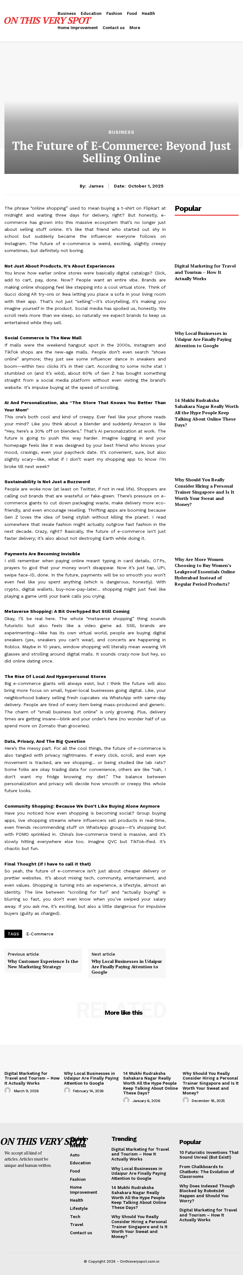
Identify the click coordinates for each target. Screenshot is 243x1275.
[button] (194, 20)
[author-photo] (8, 1090)
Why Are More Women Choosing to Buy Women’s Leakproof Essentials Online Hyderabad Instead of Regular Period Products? (205, 571)
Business (121, 132)
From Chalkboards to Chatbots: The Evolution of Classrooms (206, 1171)
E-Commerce (39, 934)
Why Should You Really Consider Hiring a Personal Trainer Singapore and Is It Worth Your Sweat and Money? (204, 492)
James (96, 185)
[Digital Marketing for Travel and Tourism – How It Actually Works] (207, 240)
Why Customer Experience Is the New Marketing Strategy (43, 964)
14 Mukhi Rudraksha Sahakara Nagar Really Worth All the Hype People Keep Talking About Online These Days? (207, 412)
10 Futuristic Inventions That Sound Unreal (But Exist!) (209, 1155)
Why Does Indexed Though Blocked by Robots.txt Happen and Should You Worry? (207, 1193)
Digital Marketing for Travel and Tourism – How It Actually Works (205, 272)
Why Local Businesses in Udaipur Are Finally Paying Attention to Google (126, 967)
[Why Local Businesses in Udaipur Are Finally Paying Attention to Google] (207, 307)
